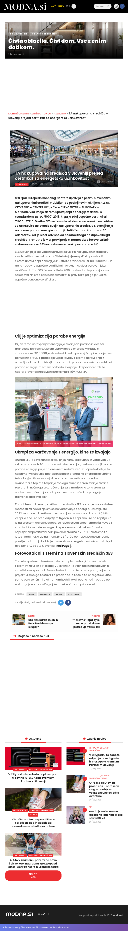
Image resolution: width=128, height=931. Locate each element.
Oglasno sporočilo (40, 769)
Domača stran (18, 113)
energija (45, 594)
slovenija (74, 594)
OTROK (33, 815)
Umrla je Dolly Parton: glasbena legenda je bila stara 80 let (105, 815)
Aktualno (60, 113)
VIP (90, 807)
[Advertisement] (64, 83)
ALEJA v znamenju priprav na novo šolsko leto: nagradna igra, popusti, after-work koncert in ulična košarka (33, 863)
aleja (32, 594)
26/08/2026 (95, 799)
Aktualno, (94, 748)
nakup (59, 594)
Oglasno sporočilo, (99, 777)
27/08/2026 (95, 768)
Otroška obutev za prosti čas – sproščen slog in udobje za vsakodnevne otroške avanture (33, 823)
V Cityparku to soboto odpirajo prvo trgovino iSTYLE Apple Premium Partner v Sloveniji (33, 777)
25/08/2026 (95, 821)
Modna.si (118, 915)
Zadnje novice (41, 113)
